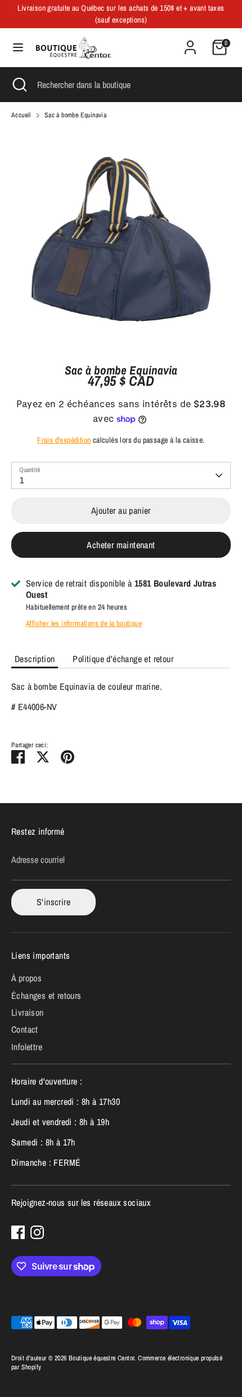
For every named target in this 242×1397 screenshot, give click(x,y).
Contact (24, 1029)
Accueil (21, 115)
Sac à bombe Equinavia (75, 115)
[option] (121, 239)
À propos (26, 978)
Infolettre (26, 1047)
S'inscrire (53, 902)
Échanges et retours (46, 995)
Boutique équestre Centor (102, 1358)
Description (35, 659)
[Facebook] (18, 1232)
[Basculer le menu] (18, 47)
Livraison (27, 1012)
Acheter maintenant (121, 545)
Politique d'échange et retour (123, 659)
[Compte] (190, 42)
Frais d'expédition (64, 440)
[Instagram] (37, 1232)
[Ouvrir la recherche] (18, 84)
